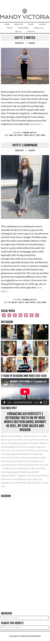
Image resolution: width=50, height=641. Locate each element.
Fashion (26, 133)
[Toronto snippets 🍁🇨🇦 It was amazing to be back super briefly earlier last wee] (9, 348)
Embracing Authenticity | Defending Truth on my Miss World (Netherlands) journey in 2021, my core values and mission (25, 422)
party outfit (29, 135)
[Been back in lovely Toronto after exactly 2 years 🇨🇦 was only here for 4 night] (24, 348)
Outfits (33, 133)
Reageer (32, 43)
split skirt (41, 135)
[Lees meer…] (36, 124)
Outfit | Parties (25, 38)
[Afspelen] (4, 402)
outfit (20, 135)
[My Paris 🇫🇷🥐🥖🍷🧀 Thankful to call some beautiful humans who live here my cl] (9, 364)
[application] (25, 391)
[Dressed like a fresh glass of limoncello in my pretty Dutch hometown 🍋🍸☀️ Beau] (9, 332)
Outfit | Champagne (25, 145)
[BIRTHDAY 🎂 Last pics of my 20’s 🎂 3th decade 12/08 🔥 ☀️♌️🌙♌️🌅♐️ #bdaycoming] (40, 348)
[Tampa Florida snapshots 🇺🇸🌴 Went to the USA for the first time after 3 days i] (40, 364)
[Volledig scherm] (45, 402)
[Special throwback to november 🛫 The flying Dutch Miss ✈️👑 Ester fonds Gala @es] (40, 332)
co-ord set (13, 302)
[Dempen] (41, 402)
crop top (13, 135)
